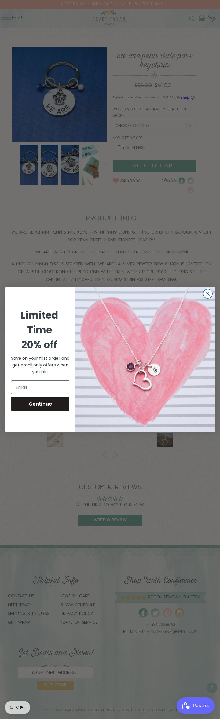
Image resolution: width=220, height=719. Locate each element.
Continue (40, 403)
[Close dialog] (207, 293)
